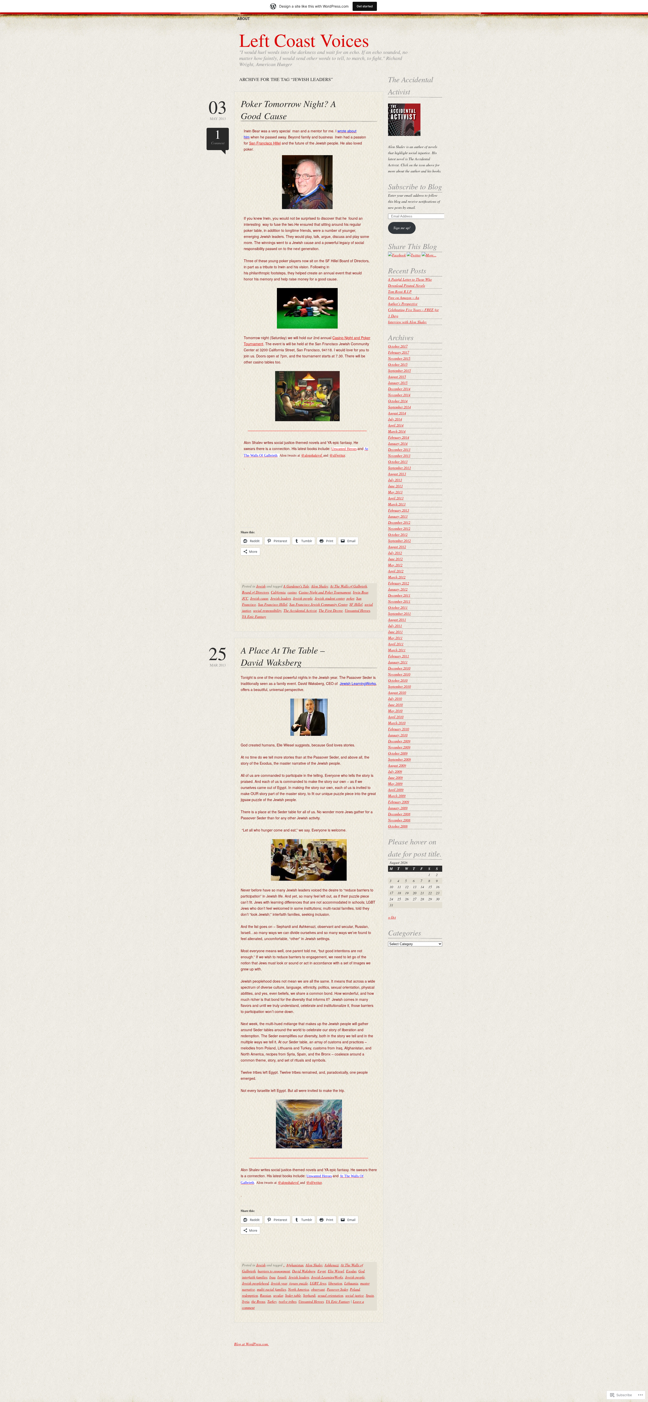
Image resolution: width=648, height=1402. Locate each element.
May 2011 (395, 637)
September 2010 (399, 686)
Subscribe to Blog (415, 186)
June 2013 (395, 485)
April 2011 (395, 643)
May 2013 (218, 109)
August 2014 (397, 413)
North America (298, 1289)
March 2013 (397, 504)
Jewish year (279, 1283)
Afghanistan (294, 1265)
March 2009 (397, 795)
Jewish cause (259, 598)
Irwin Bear (360, 592)
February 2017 (398, 352)
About (243, 18)
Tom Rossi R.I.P (400, 291)
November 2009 (399, 747)
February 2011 (398, 656)
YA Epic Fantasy (254, 616)
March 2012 (397, 577)
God (361, 1271)
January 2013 (398, 516)
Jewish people (303, 598)
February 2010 (398, 728)
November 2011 (399, 601)
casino (292, 592)
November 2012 (399, 528)
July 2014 (395, 419)
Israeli (282, 1277)
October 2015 (398, 364)
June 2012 (395, 558)
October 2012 (398, 534)
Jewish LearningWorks (327, 1277)
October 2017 (398, 346)
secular (278, 1295)
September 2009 (399, 759)
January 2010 (398, 735)
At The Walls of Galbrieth (348, 586)
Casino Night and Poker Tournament (325, 592)
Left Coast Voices (304, 40)
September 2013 (399, 467)
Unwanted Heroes (357, 610)
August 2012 (397, 546)
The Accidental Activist (300, 610)
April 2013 (395, 498)
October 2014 (398, 400)
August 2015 (397, 376)
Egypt (321, 1271)
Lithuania (351, 1283)
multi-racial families (271, 1289)
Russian (265, 1295)
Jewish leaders (280, 598)
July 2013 (395, 479)
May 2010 (395, 710)
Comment (218, 136)
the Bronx (258, 1301)
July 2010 (395, 698)
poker (350, 598)
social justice (354, 1295)
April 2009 (395, 789)
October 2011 (398, 607)
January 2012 (398, 589)
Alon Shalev (319, 586)
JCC (245, 598)
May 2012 (395, 564)
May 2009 (395, 783)
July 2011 (395, 625)
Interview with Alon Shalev (407, 321)
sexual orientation (330, 1295)
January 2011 (398, 662)
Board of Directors (255, 592)
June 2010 (395, 704)
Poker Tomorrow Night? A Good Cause (288, 109)
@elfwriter (337, 455)
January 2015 (398, 382)
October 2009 (398, 753)
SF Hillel (355, 604)
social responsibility (267, 610)
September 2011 (399, 613)
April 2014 (395, 425)
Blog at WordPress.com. (251, 1344)
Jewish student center (330, 598)
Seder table (293, 1295)
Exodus (351, 1271)
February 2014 (398, 437)
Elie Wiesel (336, 1271)
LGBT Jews (318, 1283)
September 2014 (399, 406)
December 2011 (399, 595)
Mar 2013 (218, 655)
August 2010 (397, 692)
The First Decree (331, 610)
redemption (250, 1295)
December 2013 (399, 449)
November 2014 (399, 394)
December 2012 (399, 522)
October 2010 (398, 680)
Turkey (272, 1301)
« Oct (392, 917)
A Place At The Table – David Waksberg (283, 656)
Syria (245, 1301)
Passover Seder (337, 1289)
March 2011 (397, 649)
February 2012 (398, 583)
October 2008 (398, 826)
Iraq (272, 1277)
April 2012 (395, 570)
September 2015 (399, 370)
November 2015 (399, 358)
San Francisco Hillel (265, 143)
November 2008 (399, 820)
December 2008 (399, 813)
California (278, 592)
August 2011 (397, 619)
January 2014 (398, 443)
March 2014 (397, 431)
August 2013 (397, 473)
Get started (365, 6)
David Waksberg (303, 1271)
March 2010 (397, 722)
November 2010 (399, 674)
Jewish (261, 586)
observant (318, 1289)
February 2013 (398, 510)
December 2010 (399, 668)
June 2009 (395, 777)
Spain (370, 1295)
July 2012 (395, 552)
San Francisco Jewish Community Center (318, 604)
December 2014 (399, 388)
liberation (335, 1283)
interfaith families (254, 1277)
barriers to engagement (274, 1271)
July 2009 (395, 771)
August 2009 (397, 765)
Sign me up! (402, 227)
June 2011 (395, 631)
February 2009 (398, 801)
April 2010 (395, 716)
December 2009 (399, 741)
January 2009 (398, 807)
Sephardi (309, 1295)
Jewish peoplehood (255, 1283)
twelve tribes (287, 1301)
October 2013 (398, 461)
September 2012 (399, 540)
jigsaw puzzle (298, 1283)
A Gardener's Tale (296, 586)
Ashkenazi (332, 1265)
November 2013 (399, 455)
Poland (355, 1289)
